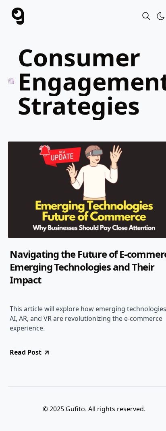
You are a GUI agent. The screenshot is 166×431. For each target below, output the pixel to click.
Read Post (26, 352)
